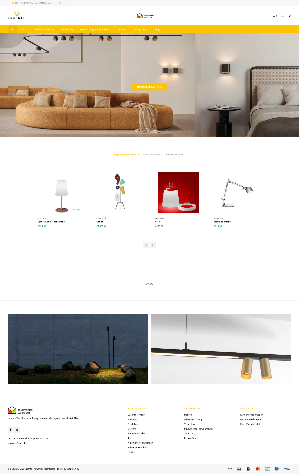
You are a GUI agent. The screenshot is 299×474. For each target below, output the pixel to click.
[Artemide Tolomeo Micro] (179, 193)
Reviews (132, 419)
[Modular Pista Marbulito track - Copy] (237, 193)
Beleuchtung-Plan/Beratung (95, 29)
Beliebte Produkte (175, 154)
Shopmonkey (73, 468)
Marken (24, 29)
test (130, 438)
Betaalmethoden (136, 433)
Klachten (132, 452)
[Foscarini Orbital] (61, 193)
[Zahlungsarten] (230, 469)
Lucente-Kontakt (136, 414)
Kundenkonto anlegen (251, 414)
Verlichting (67, 29)
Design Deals (141, 29)
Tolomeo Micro (163, 221)
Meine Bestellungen (250, 419)
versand (132, 428)
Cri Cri (100, 221)
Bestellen (133, 424)
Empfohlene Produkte (126, 154)
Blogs (158, 29)
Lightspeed (50, 468)
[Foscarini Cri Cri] (120, 193)
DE (60, 3)
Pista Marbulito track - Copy (230, 221)
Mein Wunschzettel (250, 424)
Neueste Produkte (152, 154)
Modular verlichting (149, 86)
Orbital (42, 221)
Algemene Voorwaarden (140, 442)
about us (122, 29)
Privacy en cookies (138, 447)
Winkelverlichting (44, 29)
